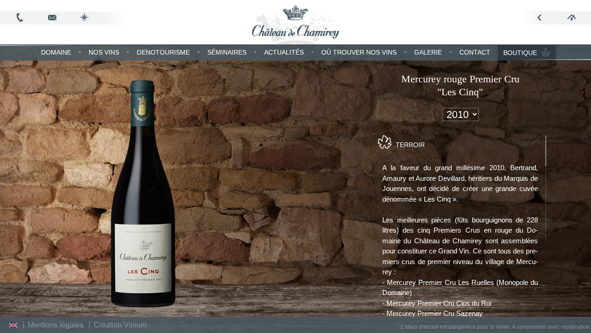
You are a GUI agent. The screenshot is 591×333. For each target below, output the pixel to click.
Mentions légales (56, 325)
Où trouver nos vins (359, 52)
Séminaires (227, 52)
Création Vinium (120, 325)
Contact (474, 52)
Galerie (428, 52)
